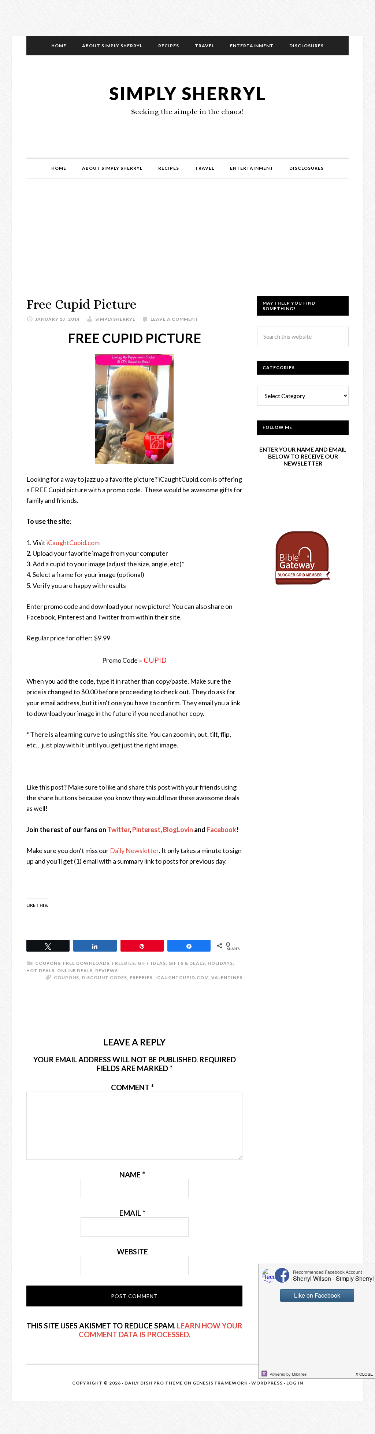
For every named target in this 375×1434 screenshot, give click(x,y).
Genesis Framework (220, 1383)
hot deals (40, 970)
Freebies (123, 963)
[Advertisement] (187, 245)
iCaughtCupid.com (73, 542)
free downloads (86, 963)
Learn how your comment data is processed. (160, 1330)
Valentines (226, 977)
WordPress (267, 1383)
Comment (132, 1087)
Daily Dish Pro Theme (154, 1383)
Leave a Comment (174, 319)
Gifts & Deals (186, 963)
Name (132, 1174)
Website (132, 1251)
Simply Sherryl (187, 93)
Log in (294, 1383)
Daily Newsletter (134, 850)
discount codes (104, 977)
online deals (75, 970)
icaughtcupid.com (182, 977)
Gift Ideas (152, 963)
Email (132, 1213)
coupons (66, 977)
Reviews (106, 970)
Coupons (47, 963)
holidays (220, 963)
